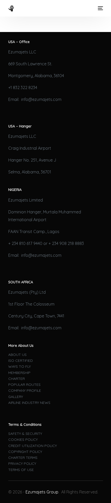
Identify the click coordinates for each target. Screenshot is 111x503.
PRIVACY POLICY (22, 463)
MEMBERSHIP (19, 372)
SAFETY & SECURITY (25, 433)
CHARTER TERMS (22, 457)
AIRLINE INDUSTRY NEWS (29, 402)
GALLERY (15, 396)
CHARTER (16, 378)
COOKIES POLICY (23, 439)
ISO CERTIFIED (20, 360)
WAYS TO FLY (19, 366)
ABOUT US (17, 354)
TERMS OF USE (21, 469)
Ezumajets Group (42, 491)
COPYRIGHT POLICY (25, 451)
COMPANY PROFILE (24, 390)
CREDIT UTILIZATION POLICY (32, 445)
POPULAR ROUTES (24, 384)
